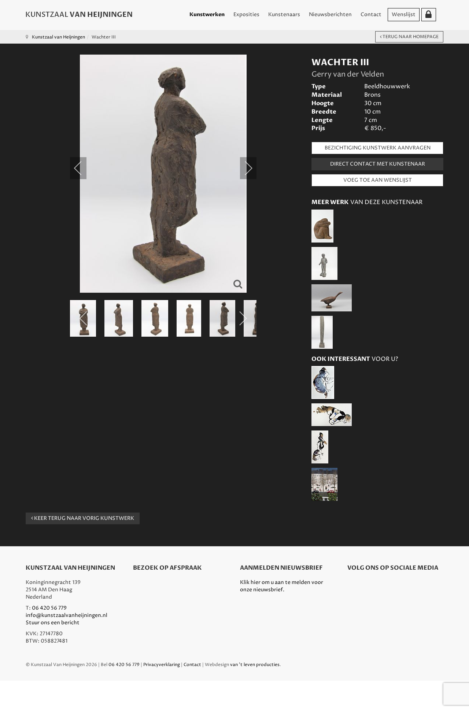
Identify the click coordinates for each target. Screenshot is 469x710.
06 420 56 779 (49, 607)
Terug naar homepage (410, 37)
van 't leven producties (255, 665)
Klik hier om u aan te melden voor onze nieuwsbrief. (281, 586)
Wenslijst (404, 14)
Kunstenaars (284, 14)
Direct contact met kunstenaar (377, 163)
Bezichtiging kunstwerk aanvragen (378, 147)
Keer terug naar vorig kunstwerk (83, 518)
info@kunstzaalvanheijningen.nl (66, 615)
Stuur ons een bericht (53, 622)
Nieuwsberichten (330, 14)
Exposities (246, 14)
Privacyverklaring (161, 665)
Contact (371, 14)
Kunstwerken (207, 14)
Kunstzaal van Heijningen (58, 37)
